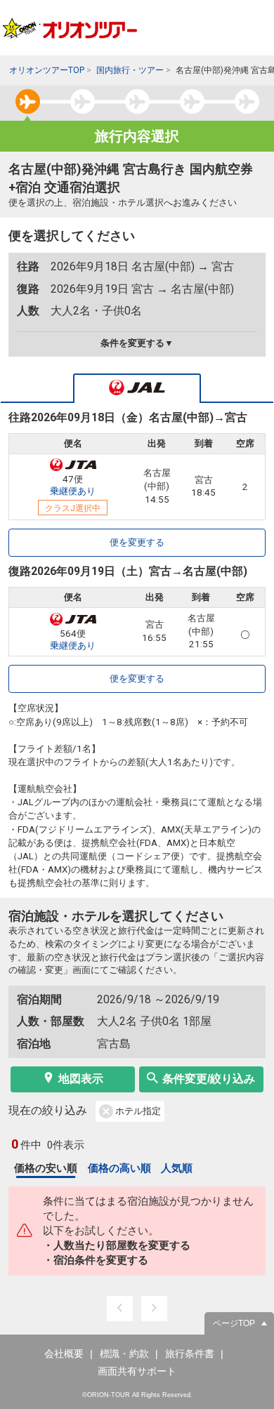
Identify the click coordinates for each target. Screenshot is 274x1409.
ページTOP (234, 1323)
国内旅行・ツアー (130, 70)
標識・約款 (124, 1353)
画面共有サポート (137, 1371)
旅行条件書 (189, 1353)
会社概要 (64, 1353)
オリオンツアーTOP (46, 70)
